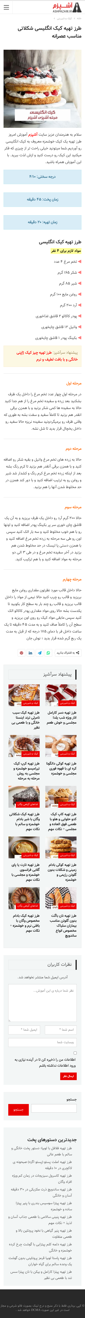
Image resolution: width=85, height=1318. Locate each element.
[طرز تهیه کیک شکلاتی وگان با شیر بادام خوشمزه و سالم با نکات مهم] (24, 797)
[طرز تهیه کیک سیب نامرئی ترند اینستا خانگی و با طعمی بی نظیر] (24, 695)
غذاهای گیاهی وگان (27, 804)
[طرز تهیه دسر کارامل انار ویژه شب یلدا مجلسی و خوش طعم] (60, 695)
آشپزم (33, 135)
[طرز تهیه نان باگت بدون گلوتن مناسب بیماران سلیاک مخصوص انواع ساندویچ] (60, 898)
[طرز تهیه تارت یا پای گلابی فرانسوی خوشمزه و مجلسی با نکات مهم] (24, 847)
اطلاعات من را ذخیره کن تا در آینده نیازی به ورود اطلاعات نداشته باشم (45, 1063)
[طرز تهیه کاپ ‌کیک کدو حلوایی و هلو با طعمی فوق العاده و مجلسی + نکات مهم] (60, 797)
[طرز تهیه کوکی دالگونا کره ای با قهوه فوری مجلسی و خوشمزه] (60, 746)
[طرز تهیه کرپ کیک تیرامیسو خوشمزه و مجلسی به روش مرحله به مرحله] (24, 746)
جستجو (72, 1099)
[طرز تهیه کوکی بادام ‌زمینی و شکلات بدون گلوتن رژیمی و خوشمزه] (60, 847)
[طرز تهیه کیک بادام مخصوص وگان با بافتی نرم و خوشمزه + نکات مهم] (24, 898)
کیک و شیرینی (67, 703)
